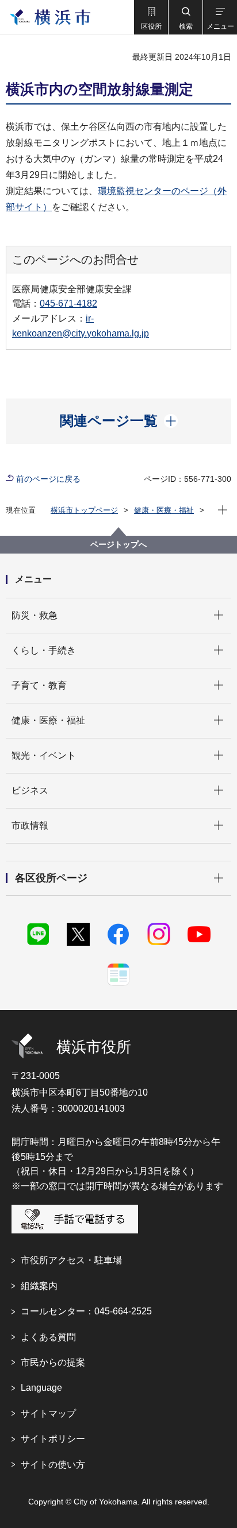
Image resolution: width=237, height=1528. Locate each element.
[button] (150, 17)
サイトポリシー (53, 1439)
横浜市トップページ (84, 510)
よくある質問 (48, 1337)
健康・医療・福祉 (164, 510)
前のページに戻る (48, 478)
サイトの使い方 (53, 1464)
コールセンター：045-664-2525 (86, 1311)
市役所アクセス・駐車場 (71, 1260)
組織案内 (39, 1286)
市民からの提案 (53, 1362)
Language (41, 1387)
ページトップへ (118, 544)
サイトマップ (48, 1413)
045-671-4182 (68, 303)
